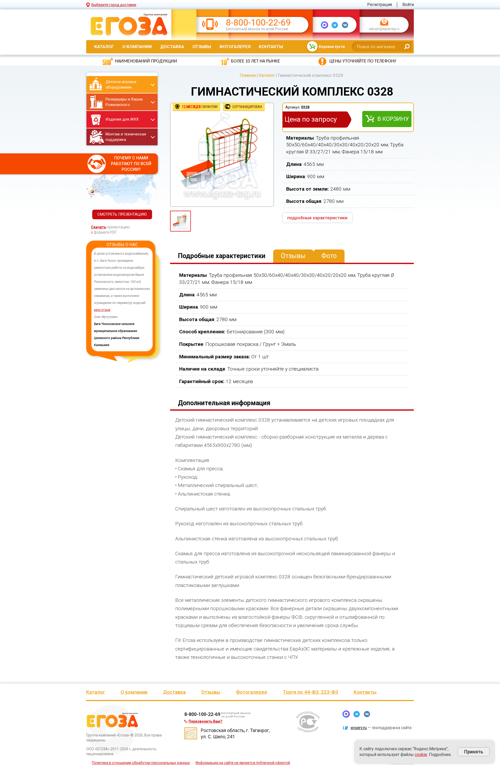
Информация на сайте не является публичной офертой (243, 763)
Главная (248, 75)
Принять (473, 751)
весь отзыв (102, 310)
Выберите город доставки (113, 5)
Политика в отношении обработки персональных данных (141, 763)
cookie (421, 754)
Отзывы (201, 46)
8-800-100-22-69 (258, 22)
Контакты (271, 46)
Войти (408, 4)
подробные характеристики (317, 217)
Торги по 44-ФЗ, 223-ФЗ (310, 692)
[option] (122, 292)
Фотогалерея (235, 46)
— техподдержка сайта (381, 727)
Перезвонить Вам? (205, 721)
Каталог (104, 46)
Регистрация (379, 4)
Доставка (172, 46)
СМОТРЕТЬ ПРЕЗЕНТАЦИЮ (122, 214)
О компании (137, 46)
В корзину (393, 119)
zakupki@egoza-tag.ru (384, 29)
